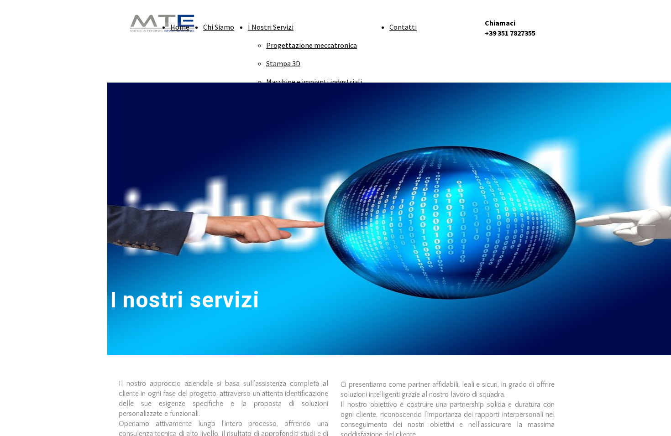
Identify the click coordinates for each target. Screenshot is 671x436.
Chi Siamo (218, 26)
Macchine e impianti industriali (314, 81)
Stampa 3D (283, 63)
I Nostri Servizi (271, 26)
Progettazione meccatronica (311, 45)
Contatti (403, 26)
